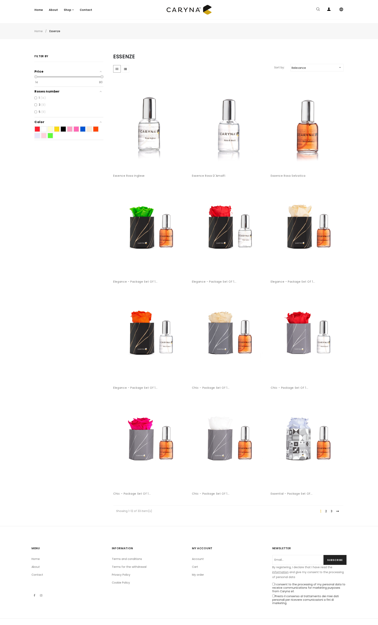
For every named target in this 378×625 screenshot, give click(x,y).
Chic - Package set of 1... (211, 388)
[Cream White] (50, 129)
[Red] (37, 129)
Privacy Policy (121, 575)
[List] (125, 69)
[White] (43, 129)
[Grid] (117, 69)
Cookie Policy (121, 583)
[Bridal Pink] (43, 135)
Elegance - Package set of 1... (135, 282)
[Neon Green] (50, 135)
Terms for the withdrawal (129, 567)
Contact (37, 575)
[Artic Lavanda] (37, 135)
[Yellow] (56, 129)
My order (198, 575)
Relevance (317, 68)
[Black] (63, 129)
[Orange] (95, 129)
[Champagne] (89, 129)
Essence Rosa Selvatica (288, 176)
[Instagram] (41, 595)
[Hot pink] (76, 129)
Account (198, 559)
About (36, 567)
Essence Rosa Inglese (129, 176)
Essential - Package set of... (292, 494)
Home (36, 559)
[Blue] (82, 129)
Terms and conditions (127, 559)
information (280, 572)
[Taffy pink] (69, 129)
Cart (195, 567)
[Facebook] (34, 595)
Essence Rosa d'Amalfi (208, 176)
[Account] (329, 10)
